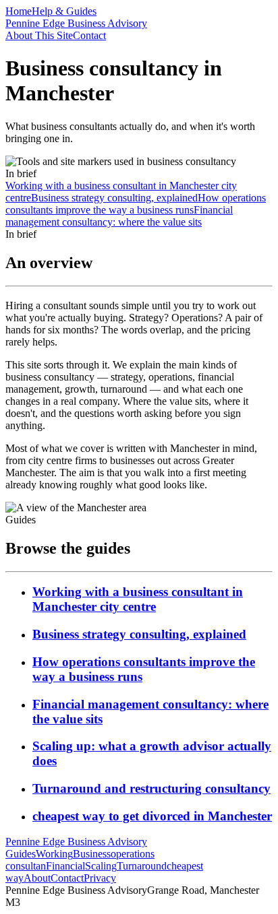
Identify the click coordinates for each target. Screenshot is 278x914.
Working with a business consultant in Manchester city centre (137, 599)
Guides (20, 853)
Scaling (101, 866)
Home (18, 11)
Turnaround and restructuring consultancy (151, 788)
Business (92, 853)
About (37, 878)
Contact (89, 35)
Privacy (100, 878)
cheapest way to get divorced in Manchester (152, 816)
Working (54, 853)
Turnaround (142, 866)
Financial (65, 866)
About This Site (39, 35)
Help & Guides (64, 11)
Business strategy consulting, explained (139, 634)
